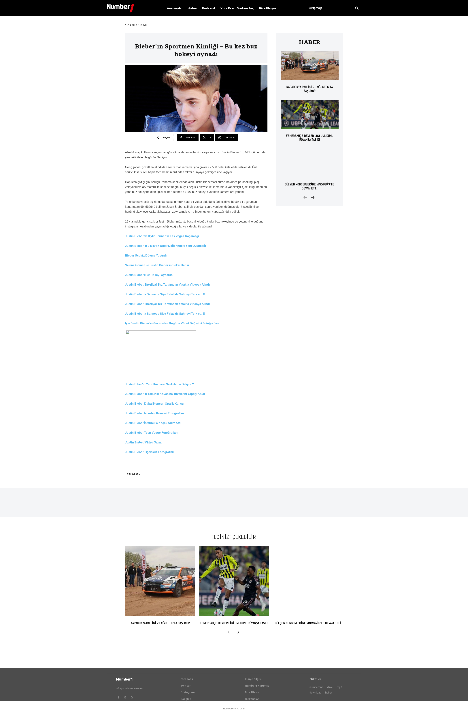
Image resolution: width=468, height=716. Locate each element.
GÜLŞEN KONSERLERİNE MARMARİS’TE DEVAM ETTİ (309, 186)
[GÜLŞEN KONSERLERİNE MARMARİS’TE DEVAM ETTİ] (310, 163)
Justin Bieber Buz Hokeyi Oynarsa (149, 274)
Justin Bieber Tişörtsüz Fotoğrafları (149, 452)
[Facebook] (118, 697)
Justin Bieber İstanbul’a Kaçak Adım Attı (152, 423)
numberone (133, 473)
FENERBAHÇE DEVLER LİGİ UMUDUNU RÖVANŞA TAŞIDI (309, 137)
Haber (143, 24)
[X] (132, 697)
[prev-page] (305, 197)
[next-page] (312, 197)
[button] (356, 8)
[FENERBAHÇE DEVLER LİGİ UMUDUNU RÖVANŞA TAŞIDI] (310, 114)
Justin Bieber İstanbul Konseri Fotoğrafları (154, 413)
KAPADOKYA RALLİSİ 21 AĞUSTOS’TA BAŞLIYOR (309, 89)
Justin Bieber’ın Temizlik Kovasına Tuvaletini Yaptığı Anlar (165, 393)
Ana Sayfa (131, 24)
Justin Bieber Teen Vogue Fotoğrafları (151, 432)
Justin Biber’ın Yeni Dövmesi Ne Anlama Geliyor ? (159, 384)
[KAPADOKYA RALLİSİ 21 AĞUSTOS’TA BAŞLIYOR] (310, 65)
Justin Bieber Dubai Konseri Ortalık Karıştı (154, 403)
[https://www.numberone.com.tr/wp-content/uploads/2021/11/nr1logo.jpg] (120, 8)
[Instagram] (125, 697)
